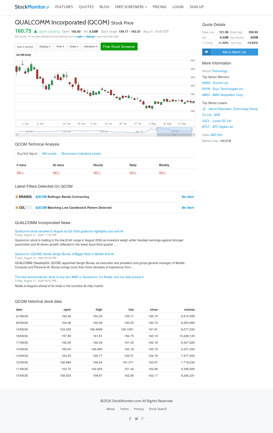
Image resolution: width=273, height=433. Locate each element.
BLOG (104, 6)
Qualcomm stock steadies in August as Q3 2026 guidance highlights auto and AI (69, 231)
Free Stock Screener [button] (119, 46)
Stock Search (158, 409)
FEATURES (64, 6)
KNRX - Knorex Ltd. (215, 83)
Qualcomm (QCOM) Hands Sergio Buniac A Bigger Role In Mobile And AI (64, 254)
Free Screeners (130, 6)
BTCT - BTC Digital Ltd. (218, 126)
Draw (73, 46)
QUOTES (86, 6)
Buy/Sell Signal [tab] (27, 153)
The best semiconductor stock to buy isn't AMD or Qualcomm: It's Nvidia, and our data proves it (79, 277)
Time (59, 46)
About (110, 409)
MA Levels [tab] (49, 153)
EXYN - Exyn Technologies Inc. (223, 89)
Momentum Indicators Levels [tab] (81, 153)
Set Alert (188, 196)
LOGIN (178, 6)
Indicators (90, 46)
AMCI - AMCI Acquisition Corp (222, 95)
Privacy (139, 409)
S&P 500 (216, 135)
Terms (124, 409)
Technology (219, 71)
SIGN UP (197, 6)
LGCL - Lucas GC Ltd (216, 121)
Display (44, 46)
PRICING (160, 6)
